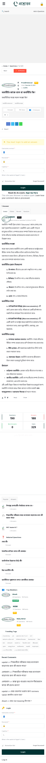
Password (5, 158)
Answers (13, 499)
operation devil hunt (22, 636)
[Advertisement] (23, 39)
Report (6, 129)
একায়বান (5, 672)
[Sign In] (42, 4)
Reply (15, 397)
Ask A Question (38, 11)
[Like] (18, 82)
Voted (5, 211)
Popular (5, 499)
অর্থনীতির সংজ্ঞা (19, 103)
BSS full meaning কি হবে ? (20, 701)
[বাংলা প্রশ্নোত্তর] (22, 4)
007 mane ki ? (11, 527)
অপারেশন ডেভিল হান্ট (8, 640)
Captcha (5, 167)
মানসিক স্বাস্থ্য (20, 647)
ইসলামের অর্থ (31, 640)
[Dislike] (18, 89)
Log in (4, 759)
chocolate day (6, 636)
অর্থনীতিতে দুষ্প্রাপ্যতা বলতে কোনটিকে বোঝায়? (18, 580)
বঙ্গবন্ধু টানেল (11, 647)
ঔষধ (39, 640)
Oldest (12, 211)
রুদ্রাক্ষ (15, 606)
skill (31, 636)
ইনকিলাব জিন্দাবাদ (21, 640)
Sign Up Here (32, 193)
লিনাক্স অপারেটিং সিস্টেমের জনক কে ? (19, 505)
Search (6, 11)
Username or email (8, 148)
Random (26, 211)
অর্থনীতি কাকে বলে (7, 103)
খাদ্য (4, 643)
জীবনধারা (35, 643)
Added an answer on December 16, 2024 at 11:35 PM (22, 220)
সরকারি (28, 647)
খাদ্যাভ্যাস (9, 643)
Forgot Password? (38, 181)
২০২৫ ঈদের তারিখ (7, 650)
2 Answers (13, 521)
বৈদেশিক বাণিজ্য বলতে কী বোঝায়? (14, 551)
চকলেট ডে (17, 643)
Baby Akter (21, 618)
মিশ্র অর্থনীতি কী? (8, 570)
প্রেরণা (4, 647)
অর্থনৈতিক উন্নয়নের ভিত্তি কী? (12, 560)
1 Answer (8, 545)
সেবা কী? (5, 541)
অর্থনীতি (25, 88)
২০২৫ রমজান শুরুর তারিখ (21, 650)
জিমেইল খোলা (26, 643)
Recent (19, 211)
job (13, 636)
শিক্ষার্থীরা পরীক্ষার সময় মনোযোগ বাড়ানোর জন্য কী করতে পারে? (24, 516)
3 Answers (13, 509)
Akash (14, 594)
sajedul (5, 662)
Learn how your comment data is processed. (23, 197)
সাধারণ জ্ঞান (35, 647)
